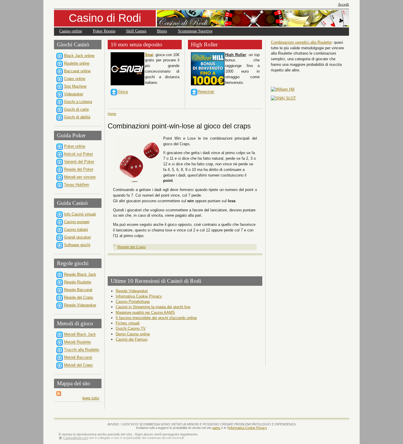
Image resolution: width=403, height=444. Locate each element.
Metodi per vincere (80, 177)
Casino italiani (76, 229)
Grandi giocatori (77, 237)
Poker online (74, 146)
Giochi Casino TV (131, 328)
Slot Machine (75, 86)
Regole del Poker (78, 169)
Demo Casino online (133, 334)
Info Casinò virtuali (80, 214)
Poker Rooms (104, 31)
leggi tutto (90, 398)
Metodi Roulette (77, 342)
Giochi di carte (76, 109)
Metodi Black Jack (80, 334)
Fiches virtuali (128, 323)
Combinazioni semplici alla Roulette (301, 42)
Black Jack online (79, 55)
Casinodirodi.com (75, 438)
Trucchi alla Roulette (81, 350)
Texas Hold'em (76, 185)
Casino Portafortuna (133, 301)
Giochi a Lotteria (78, 101)
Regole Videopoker (80, 305)
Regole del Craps (78, 297)
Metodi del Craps (78, 365)
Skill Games (136, 31)
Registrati (206, 92)
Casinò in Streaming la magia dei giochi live (153, 307)
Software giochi (77, 245)
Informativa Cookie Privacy (139, 296)
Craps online (74, 78)
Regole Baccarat (78, 290)
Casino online (70, 31)
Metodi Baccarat (78, 357)
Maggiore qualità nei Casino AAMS (145, 312)
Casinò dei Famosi (132, 339)
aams (216, 428)
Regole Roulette (77, 282)
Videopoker (73, 94)
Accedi (343, 4)
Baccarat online (77, 71)
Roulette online (76, 63)
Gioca (123, 92)
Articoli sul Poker (78, 154)
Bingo (162, 31)
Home (112, 113)
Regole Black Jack (80, 274)
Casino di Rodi (105, 18)
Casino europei (76, 222)
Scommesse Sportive (195, 31)
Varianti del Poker (79, 162)
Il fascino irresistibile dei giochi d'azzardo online (156, 318)
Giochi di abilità (77, 117)
